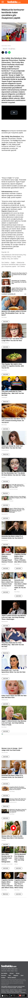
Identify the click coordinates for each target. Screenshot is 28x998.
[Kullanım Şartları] (5, 989)
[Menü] (3, 2)
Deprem (4, 211)
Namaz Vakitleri (12, 977)
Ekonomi (3, 975)
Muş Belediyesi (15, 136)
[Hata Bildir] (22, 992)
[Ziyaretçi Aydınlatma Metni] (13, 992)
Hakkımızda (3, 970)
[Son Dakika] (14, 2)
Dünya (17, 973)
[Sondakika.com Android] (14, 995)
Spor (9, 975)
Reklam (8, 970)
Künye (16, 970)
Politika (3, 977)
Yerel (22, 975)
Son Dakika (4, 973)
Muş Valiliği (5, 136)
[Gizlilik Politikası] (14, 989)
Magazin (16, 975)
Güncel (11, 973)
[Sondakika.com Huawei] (23, 995)
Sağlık (4, 144)
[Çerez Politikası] (10, 991)
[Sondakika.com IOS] (5, 995)
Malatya (4, 131)
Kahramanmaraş (7, 191)
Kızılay (15, 140)
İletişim (12, 970)
